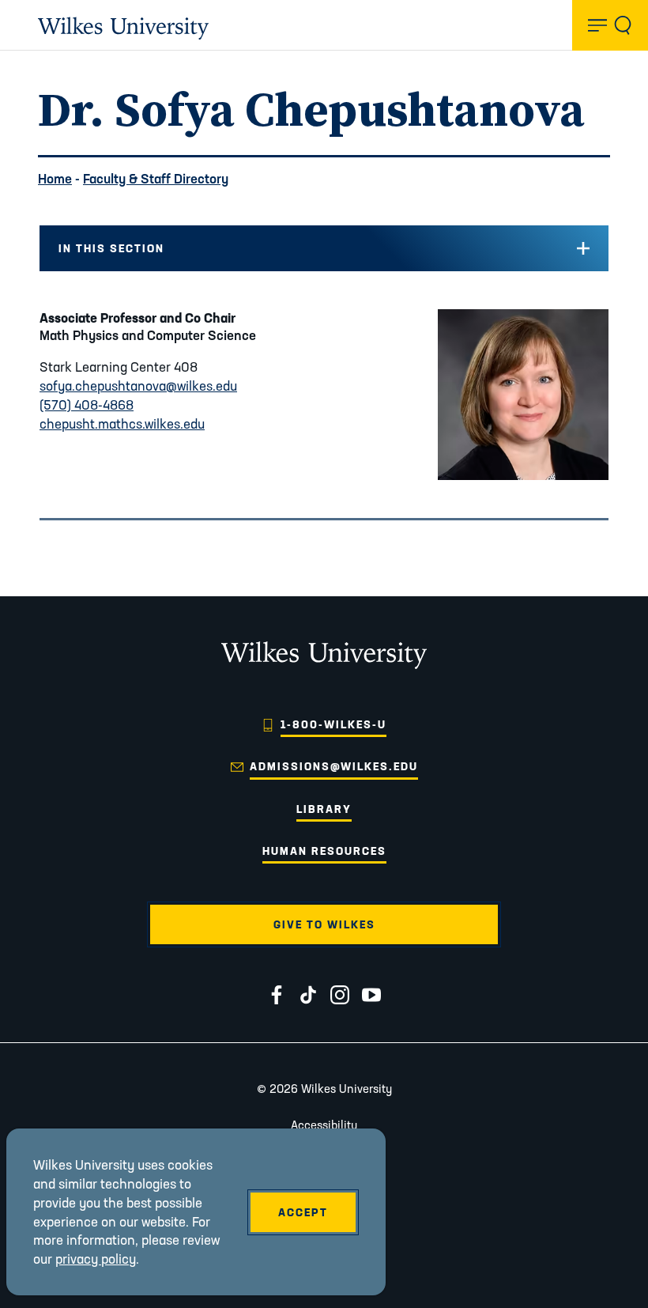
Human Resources (324, 851)
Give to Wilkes (324, 924)
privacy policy (95, 1258)
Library (324, 809)
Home (55, 178)
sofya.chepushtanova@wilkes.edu (138, 385)
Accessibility (324, 1124)
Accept (303, 1212)
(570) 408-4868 (87, 404)
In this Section (111, 248)
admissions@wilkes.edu (334, 766)
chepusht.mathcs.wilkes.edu (122, 423)
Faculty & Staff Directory (155, 178)
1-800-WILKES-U (333, 724)
